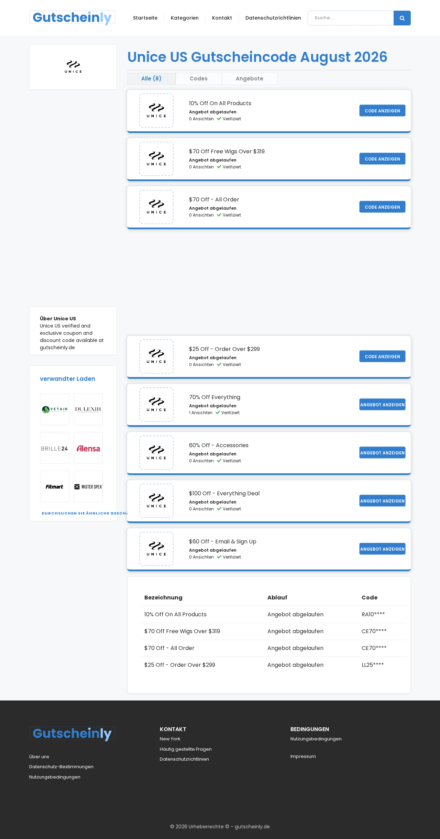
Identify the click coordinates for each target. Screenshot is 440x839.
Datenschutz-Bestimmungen (61, 766)
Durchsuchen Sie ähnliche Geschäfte (89, 513)
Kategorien (185, 17)
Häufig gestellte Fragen (186, 749)
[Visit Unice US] (156, 110)
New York (170, 739)
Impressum (303, 756)
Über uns (39, 756)
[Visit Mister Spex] (88, 486)
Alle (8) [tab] (151, 78)
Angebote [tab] (249, 78)
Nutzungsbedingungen (54, 777)
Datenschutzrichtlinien (273, 17)
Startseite (145, 17)
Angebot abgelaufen (212, 112)
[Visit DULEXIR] (88, 409)
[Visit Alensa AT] (88, 447)
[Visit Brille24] (54, 447)
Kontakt (222, 17)
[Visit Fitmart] (54, 486)
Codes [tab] (199, 78)
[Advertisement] (73, 203)
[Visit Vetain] (54, 409)
